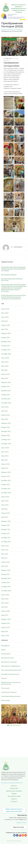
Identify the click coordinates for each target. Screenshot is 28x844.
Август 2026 (5, 309)
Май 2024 (4, 411)
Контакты (14, 801)
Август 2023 (5, 448)
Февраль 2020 (6, 619)
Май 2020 (4, 607)
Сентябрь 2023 (6, 443)
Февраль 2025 (6, 382)
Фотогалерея (17, 29)
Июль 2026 (4, 313)
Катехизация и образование (10, 666)
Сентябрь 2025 (6, 354)
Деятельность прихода (9, 662)
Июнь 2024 (5, 407)
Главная (3, 29)
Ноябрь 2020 (5, 582)
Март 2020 (4, 615)
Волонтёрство (5, 654)
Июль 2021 (4, 550)
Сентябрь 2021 (6, 541)
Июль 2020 (5, 599)
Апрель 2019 (5, 627)
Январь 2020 (5, 623)
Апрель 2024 (5, 415)
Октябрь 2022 (5, 488)
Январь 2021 (5, 574)
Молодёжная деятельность (10, 674)
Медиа (14, 793)
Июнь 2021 (4, 554)
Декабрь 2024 (6, 390)
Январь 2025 (5, 386)
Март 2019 (4, 631)
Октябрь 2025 (5, 349)
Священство (14, 788)
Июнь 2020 (5, 603)
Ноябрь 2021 (5, 533)
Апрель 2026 (5, 325)
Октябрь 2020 (5, 586)
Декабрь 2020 (6, 578)
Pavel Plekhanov (18, 247)
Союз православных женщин (11, 696)
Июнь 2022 (5, 505)
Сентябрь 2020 (6, 590)
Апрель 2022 (5, 513)
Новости (10, 29)
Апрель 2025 (5, 374)
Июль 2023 (4, 452)
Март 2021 (4, 566)
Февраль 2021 (5, 570)
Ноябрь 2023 (5, 435)
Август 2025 (5, 358)
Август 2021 (5, 546)
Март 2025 (4, 378)
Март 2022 (4, 517)
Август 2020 (5, 595)
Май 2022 (4, 509)
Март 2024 (4, 419)
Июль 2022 (4, 501)
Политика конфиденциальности (12, 783)
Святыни (14, 786)
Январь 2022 (5, 525)
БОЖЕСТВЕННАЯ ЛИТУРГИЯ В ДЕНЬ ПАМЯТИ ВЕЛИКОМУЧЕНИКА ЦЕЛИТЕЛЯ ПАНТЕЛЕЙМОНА (13, 297)
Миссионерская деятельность (11, 670)
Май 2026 (4, 321)
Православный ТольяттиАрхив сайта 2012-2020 (14, 810)
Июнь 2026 (4, 317)
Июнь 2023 (5, 456)
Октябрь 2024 (5, 399)
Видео (3, 649)
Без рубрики (5, 645)
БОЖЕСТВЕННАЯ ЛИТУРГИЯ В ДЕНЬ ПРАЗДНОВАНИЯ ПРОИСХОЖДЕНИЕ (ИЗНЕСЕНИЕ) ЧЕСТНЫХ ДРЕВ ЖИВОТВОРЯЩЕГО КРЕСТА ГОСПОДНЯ (13, 288)
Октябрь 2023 (5, 439)
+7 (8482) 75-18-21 (21, 822)
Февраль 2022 (6, 521)
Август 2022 (5, 497)
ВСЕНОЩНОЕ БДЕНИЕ (9, 275)
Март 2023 (4, 468)
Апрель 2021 (5, 562)
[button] (8, 725)
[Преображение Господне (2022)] (14, 46)
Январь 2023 (5, 476)
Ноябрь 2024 (5, 394)
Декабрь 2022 (6, 480)
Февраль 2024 (6, 423)
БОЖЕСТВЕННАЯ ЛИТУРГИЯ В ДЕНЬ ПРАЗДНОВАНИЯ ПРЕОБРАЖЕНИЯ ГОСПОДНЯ (13, 269)
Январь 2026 (5, 337)
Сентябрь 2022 (6, 492)
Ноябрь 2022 (5, 484)
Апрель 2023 (5, 464)
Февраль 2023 (6, 472)
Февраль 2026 (6, 333)
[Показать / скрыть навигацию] (23, 19)
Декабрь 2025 (5, 341)
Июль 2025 (4, 362)
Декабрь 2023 (6, 431)
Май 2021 (4, 558)
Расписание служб (14, 796)
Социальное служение (8, 692)
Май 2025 (4, 370)
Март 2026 (4, 329)
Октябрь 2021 (5, 537)
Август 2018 (5, 635)
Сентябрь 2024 (6, 403)
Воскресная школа (7, 658)
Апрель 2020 (5, 611)
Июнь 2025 (4, 366)
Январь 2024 (5, 427)
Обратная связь (18, 827)
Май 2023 (4, 460)
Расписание (5, 688)
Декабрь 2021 (5, 529)
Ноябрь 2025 (5, 345)
